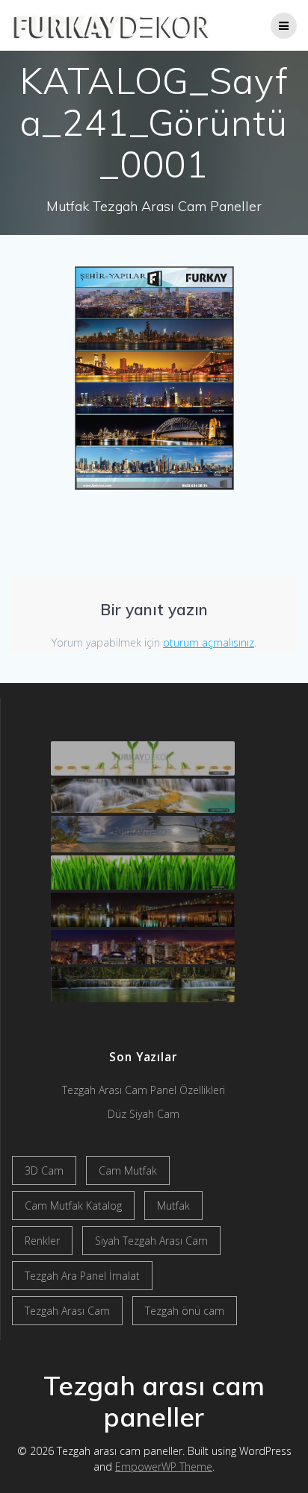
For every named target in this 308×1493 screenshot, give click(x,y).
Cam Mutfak (128, 1170)
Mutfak (173, 1205)
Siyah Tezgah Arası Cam (151, 1240)
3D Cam (44, 1170)
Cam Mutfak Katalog (73, 1205)
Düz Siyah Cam (143, 1114)
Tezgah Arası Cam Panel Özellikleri (143, 1090)
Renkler (42, 1240)
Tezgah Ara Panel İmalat (82, 1276)
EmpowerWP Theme (163, 1466)
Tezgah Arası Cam (67, 1311)
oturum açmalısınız (208, 642)
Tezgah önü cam (184, 1311)
